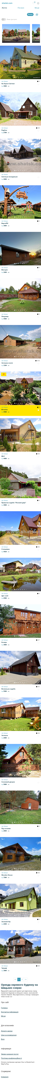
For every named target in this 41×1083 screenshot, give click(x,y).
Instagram (4, 1077)
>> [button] (25, 979)
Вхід (2, 1039)
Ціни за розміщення (9, 1035)
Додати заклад (6, 1031)
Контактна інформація (9, 1012)
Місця (37, 8)
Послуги (21, 8)
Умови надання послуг (10, 1054)
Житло (4, 8)
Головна (4, 1008)
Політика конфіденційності (11, 1058)
